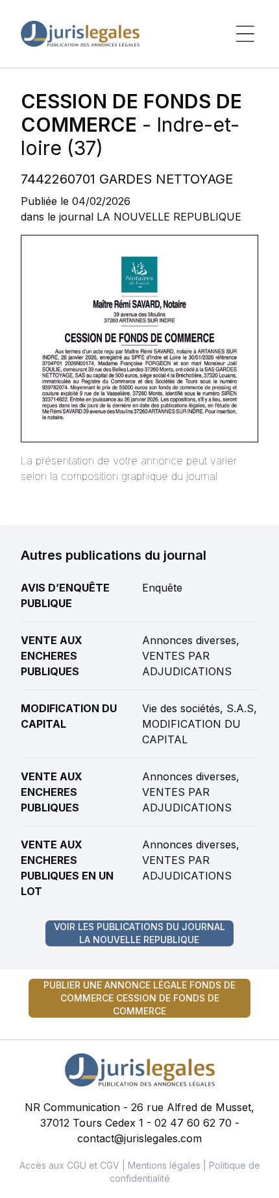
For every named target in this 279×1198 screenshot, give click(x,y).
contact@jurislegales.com (139, 1138)
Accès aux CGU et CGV (69, 1165)
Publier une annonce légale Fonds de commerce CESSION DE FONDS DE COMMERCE (139, 997)
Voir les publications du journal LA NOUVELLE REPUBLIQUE (139, 933)
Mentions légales (164, 1165)
